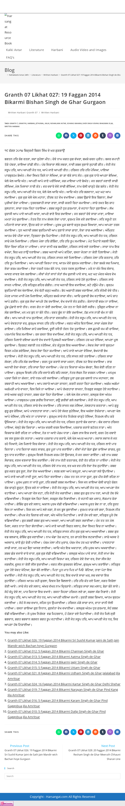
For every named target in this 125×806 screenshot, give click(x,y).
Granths (23, 123)
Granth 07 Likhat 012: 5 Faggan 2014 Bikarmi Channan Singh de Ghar (56, 651)
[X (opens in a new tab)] (49, 7)
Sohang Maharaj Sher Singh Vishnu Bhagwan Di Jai (90, 123)
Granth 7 (14, 123)
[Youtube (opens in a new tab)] (70, 7)
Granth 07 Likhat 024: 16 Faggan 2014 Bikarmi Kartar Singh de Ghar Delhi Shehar (64, 684)
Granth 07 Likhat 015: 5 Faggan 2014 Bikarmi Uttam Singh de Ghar (54, 668)
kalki (47, 123)
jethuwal (40, 123)
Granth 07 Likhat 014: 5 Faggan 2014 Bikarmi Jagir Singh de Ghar (52, 662)
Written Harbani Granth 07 (23, 112)
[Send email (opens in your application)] (75, 7)
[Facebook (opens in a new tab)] (54, 7)
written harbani (12, 126)
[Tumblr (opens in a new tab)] (65, 7)
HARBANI (31, 123)
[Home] (5, 74)
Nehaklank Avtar (58, 123)
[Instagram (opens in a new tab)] (59, 7)
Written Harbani (50, 112)
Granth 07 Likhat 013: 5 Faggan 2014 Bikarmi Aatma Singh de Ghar (54, 657)
